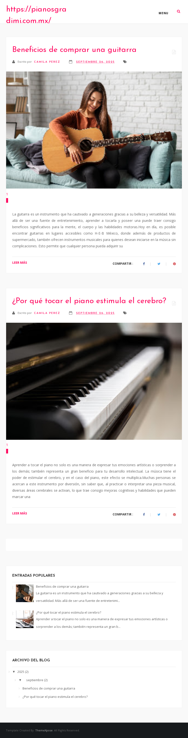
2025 (21, 671)
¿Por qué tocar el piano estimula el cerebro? (89, 301)
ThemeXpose (44, 730)
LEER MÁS (19, 262)
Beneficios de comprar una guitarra (74, 50)
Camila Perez (48, 62)
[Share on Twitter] (158, 264)
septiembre (35, 680)
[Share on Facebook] (144, 264)
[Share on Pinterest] (174, 264)
